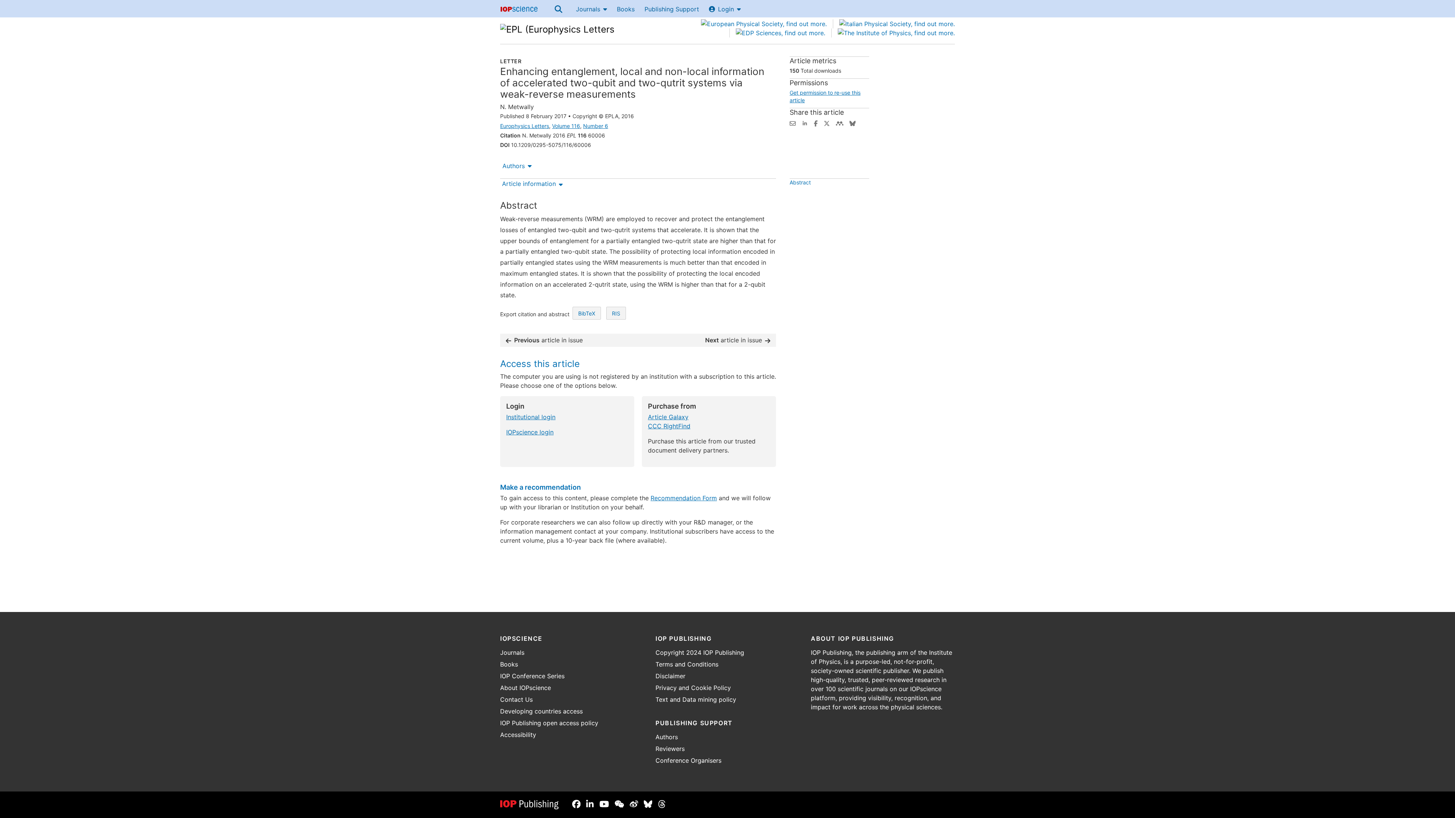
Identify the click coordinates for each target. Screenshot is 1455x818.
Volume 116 (566, 126)
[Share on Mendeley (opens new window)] (839, 122)
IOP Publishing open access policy (549, 723)
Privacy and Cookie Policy (693, 688)
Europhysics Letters (524, 126)
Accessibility (518, 734)
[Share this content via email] (793, 122)
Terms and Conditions (687, 664)
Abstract (800, 182)
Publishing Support (672, 9)
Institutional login (530, 417)
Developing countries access (541, 711)
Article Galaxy (668, 417)
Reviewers (670, 748)
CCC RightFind (669, 426)
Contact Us (516, 699)
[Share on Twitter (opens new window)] (827, 122)
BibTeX (586, 313)
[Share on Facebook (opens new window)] (816, 122)
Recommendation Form (684, 498)
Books (626, 9)
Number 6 (595, 126)
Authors (513, 166)
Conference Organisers (688, 760)
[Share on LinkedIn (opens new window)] (805, 122)
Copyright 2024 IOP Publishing (700, 652)
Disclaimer (670, 676)
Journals (588, 9)
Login (726, 9)
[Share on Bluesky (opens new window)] (853, 122)
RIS (616, 313)
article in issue (548, 340)
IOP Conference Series (532, 676)
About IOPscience (525, 688)
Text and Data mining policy (696, 699)
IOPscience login (530, 432)
